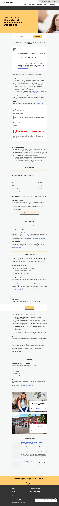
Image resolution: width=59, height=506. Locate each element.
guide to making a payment (39, 238)
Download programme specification (29, 212)
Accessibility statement (35, 488)
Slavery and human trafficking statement (38, 492)
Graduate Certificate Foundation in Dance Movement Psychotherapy (34, 452)
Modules (30, 172)
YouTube (20, 499)
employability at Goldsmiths (27, 385)
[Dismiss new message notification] (55, 499)
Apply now (37, 36)
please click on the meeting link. (30, 54)
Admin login (14, 496)
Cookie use (32, 490)
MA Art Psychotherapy (26, 461)
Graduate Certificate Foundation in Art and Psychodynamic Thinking (31, 442)
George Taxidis (40, 103)
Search (53, 5)
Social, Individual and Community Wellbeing (22, 126)
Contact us (14, 490)
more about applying (20, 355)
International (39, 4)
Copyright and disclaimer (35, 491)
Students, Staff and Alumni (47, 1)
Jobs (13, 492)
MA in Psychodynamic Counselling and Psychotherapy (29, 92)
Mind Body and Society (18, 122)
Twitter (12, 499)
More (45, 4)
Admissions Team (32, 235)
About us (13, 488)
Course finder (31, 4)
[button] (55, 8)
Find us (13, 491)
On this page (20, 36)
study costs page (17, 247)
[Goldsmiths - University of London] (8, 3)
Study (25, 4)
